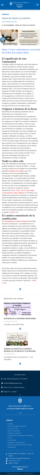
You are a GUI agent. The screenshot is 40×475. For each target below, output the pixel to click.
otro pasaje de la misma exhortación (16, 221)
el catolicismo (13, 428)
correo (10, 423)
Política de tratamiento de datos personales (20, 446)
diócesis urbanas (14, 430)
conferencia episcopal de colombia (20, 435)
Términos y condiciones (16, 442)
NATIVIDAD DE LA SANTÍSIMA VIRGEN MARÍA (20, 318)
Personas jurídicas (14, 433)
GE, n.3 (14, 212)
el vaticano (12, 440)
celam (10, 437)
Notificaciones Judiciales (17, 426)
